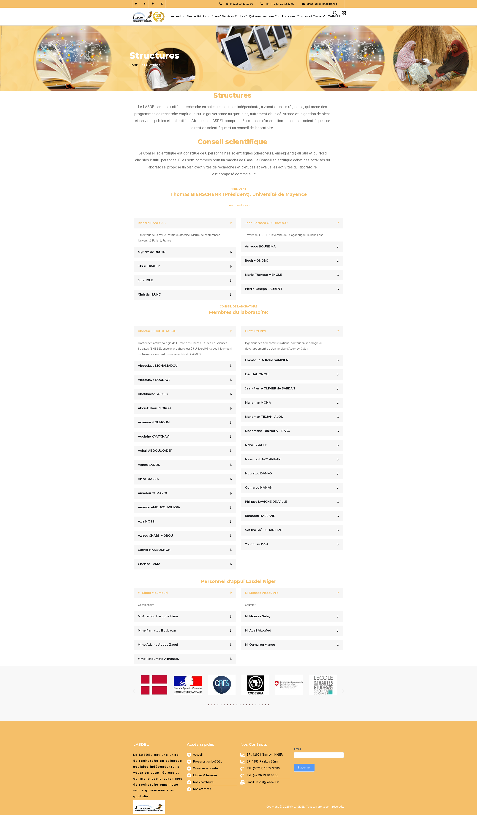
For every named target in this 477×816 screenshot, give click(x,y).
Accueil (176, 16)
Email (297, 749)
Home (133, 65)
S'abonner (304, 767)
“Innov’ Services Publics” (229, 16)
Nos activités (196, 16)
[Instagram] (162, 4)
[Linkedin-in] (153, 4)
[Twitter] (136, 4)
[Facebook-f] (145, 4)
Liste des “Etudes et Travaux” (304, 16)
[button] (208, 704)
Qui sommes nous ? (263, 16)
